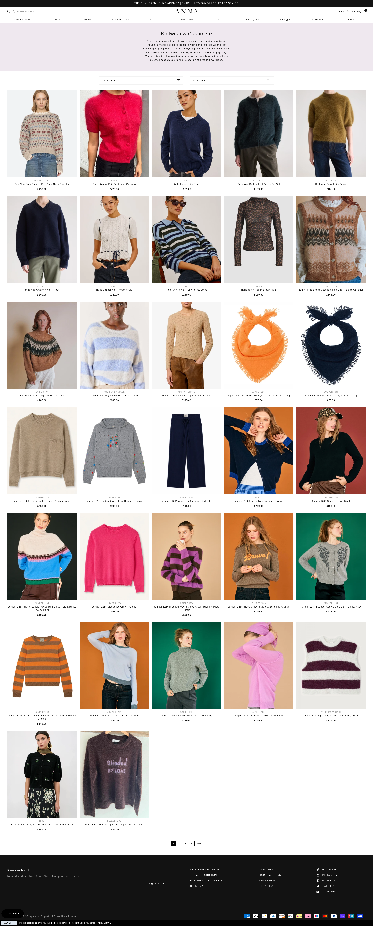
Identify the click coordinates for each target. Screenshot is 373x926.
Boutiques (252, 19)
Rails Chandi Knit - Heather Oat (114, 290)
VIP (219, 19)
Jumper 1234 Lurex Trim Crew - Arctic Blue (114, 715)
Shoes (88, 19)
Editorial (318, 19)
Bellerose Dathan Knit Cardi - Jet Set (259, 184)
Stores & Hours (269, 875)
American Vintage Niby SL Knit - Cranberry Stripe (331, 715)
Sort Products (201, 80)
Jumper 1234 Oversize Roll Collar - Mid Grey (186, 715)
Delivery (196, 886)
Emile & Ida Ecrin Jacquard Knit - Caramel (42, 395)
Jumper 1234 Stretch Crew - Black (331, 501)
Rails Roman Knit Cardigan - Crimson (114, 184)
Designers (186, 19)
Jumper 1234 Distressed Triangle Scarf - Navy (331, 395)
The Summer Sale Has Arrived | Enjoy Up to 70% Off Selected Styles (186, 3)
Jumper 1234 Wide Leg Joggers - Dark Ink (186, 501)
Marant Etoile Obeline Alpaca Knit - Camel (186, 395)
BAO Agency (31, 916)
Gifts (153, 19)
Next (199, 843)
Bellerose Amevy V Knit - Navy (41, 290)
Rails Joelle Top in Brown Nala (259, 290)
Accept (8, 923)
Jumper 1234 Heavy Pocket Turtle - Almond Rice (42, 501)
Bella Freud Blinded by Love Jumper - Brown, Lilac (114, 824)
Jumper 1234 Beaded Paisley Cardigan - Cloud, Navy (331, 606)
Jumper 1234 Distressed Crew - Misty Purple (258, 715)
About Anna (266, 869)
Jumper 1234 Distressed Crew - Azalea (114, 606)
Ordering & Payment (204, 869)
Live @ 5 (285, 19)
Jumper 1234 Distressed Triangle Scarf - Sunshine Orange (258, 395)
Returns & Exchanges (206, 880)
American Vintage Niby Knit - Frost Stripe (114, 395)
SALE (351, 19)
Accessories (120, 19)
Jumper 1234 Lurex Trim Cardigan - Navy (258, 501)
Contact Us (266, 886)
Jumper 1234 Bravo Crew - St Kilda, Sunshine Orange (259, 606)
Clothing (55, 19)
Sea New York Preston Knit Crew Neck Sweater (42, 184)
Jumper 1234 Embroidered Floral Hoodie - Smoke (114, 501)
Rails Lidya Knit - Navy (186, 184)
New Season (22, 19)
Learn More (109, 923)
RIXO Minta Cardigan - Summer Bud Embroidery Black (42, 824)
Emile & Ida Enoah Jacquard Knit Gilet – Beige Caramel (331, 290)
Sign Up (154, 883)
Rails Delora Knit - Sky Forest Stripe (186, 290)
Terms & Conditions (204, 875)
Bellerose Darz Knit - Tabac (331, 184)
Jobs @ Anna (267, 880)
